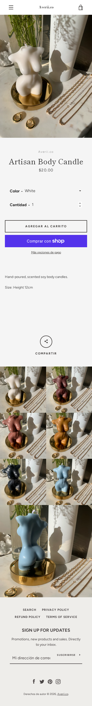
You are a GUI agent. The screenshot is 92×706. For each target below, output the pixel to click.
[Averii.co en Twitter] (41, 681)
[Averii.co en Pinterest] (50, 681)
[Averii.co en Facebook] (33, 681)
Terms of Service (61, 617)
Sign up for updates (46, 630)
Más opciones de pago (46, 252)
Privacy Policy (55, 610)
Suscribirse (66, 655)
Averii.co (62, 694)
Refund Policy (27, 617)
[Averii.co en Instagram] (58, 681)
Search (29, 610)
